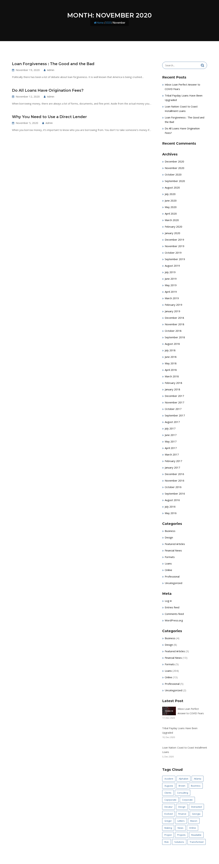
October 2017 (173, 409)
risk (166, 841)
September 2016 (175, 493)
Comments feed (174, 614)
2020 (108, 22)
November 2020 (174, 168)
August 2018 (172, 343)
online (192, 827)
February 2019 (173, 304)
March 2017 (172, 454)
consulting (182, 792)
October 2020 (173, 174)
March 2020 (172, 220)
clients (167, 792)
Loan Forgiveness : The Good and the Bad (53, 64)
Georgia (196, 813)
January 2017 (172, 467)
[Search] (202, 65)
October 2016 (173, 487)
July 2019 (170, 272)
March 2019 (172, 298)
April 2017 (171, 448)
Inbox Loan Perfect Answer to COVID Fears (191, 711)
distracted (196, 806)
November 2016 (174, 480)
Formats (170, 557)
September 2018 (175, 337)
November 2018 (174, 324)
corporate (187, 799)
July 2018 (170, 350)
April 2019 (171, 291)
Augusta (168, 785)
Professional (172, 576)
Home (100, 22)
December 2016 (174, 474)
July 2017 (170, 428)
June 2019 (171, 278)
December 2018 (174, 317)
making (168, 827)
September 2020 (175, 181)
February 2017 (173, 461)
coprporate (170, 799)
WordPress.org (174, 620)
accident (168, 778)
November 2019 (174, 246)
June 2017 (171, 435)
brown (182, 785)
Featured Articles (175, 544)
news (180, 827)
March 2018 (172, 376)
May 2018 (171, 363)
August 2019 (172, 265)
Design (169, 537)
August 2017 (172, 422)
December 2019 (174, 239)
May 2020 (171, 207)
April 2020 (171, 213)
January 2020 (172, 233)
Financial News (173, 550)
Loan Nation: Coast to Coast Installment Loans (184, 750)
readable (196, 834)
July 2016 (170, 506)
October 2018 (173, 330)
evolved (168, 813)
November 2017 (174, 402)
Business (170, 531)
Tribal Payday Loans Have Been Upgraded (179, 730)
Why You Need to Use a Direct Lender (49, 116)
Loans (168, 563)
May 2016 (171, 513)
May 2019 (171, 285)
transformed (196, 841)
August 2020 (172, 187)
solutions (179, 841)
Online (168, 570)
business (196, 785)
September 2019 (175, 259)
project (168, 834)
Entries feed (172, 607)
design (181, 806)
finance (182, 813)
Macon (193, 820)
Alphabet (183, 778)
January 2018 (172, 389)
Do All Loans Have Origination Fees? (47, 90)
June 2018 (171, 356)
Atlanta (197, 778)
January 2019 (172, 311)
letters (181, 820)
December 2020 (174, 161)
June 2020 (171, 200)
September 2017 (175, 415)
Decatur (168, 806)
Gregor (168, 820)
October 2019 (173, 252)
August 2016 (172, 500)
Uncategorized (173, 583)
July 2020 (170, 194)
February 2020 (173, 226)
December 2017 (174, 396)
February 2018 (173, 383)
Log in (168, 601)
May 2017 (171, 441)
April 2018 (171, 370)
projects (181, 834)
